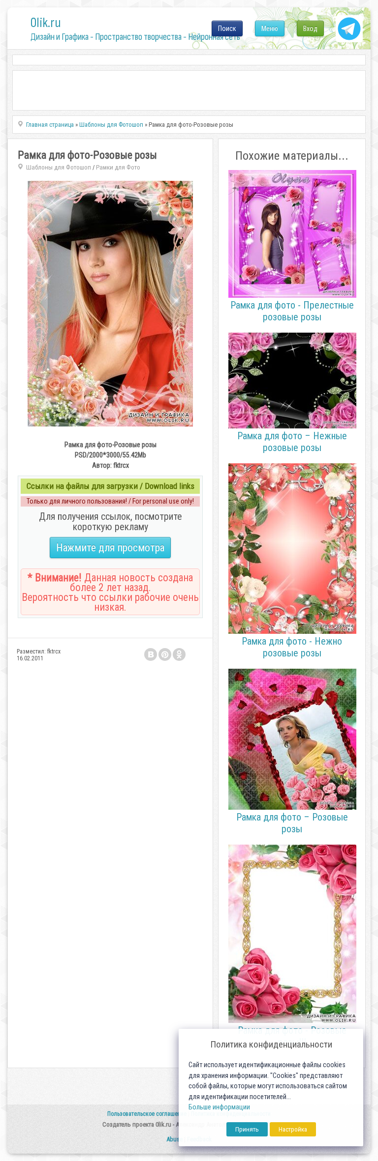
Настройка (293, 1129)
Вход (310, 28)
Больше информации (219, 1107)
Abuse (174, 1139)
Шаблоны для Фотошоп (58, 167)
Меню (269, 28)
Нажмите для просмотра (110, 547)
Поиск (227, 28)
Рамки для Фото (118, 167)
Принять (247, 1129)
